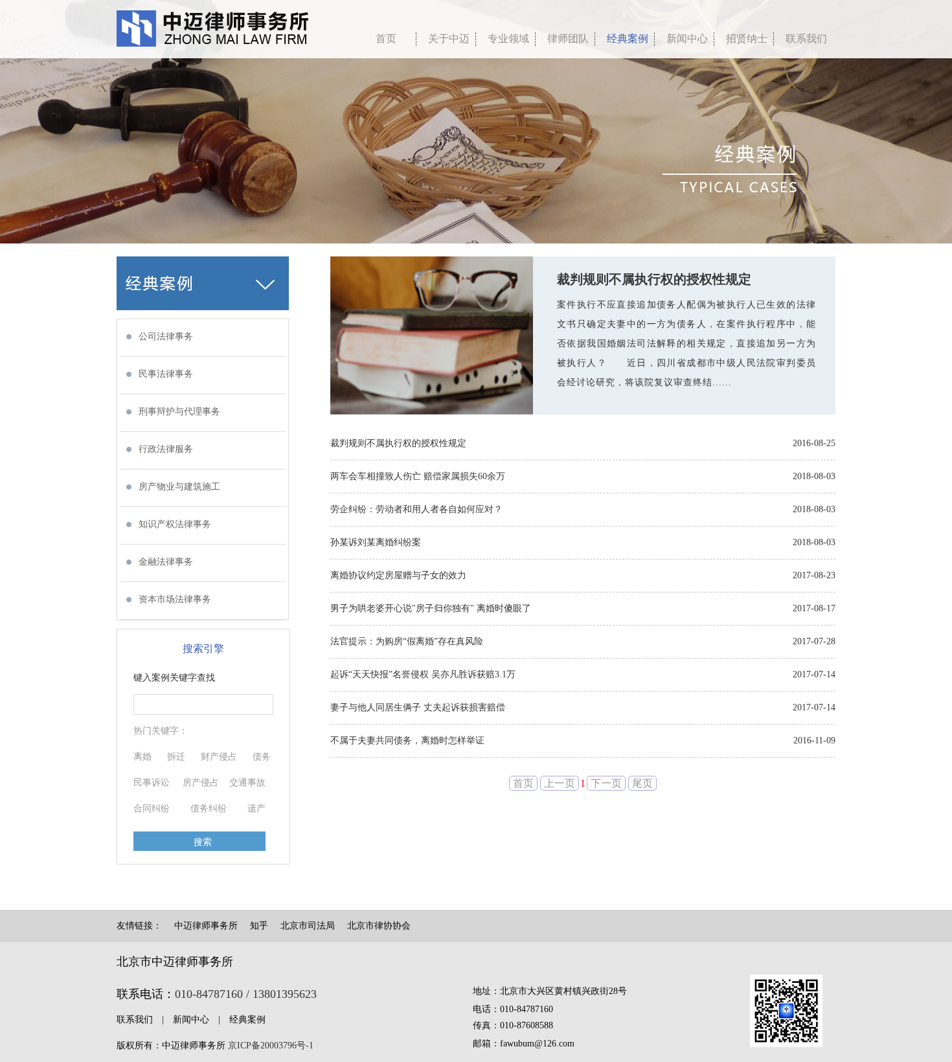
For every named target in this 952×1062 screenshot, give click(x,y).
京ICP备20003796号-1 (270, 1045)
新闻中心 (687, 38)
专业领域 (508, 38)
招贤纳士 (746, 38)
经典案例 (627, 38)
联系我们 (806, 38)
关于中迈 (449, 38)
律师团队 (568, 38)
